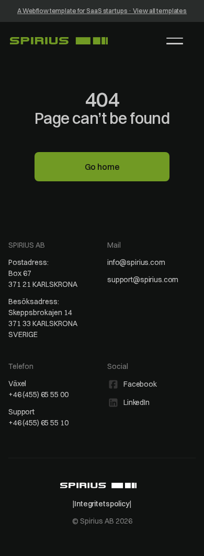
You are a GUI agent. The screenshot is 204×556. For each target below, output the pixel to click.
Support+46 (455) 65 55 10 (38, 417)
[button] (174, 40)
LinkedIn (136, 402)
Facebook (140, 384)
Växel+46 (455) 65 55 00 (38, 389)
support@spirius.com (142, 279)
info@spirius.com (136, 262)
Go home (102, 166)
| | (102, 503)
